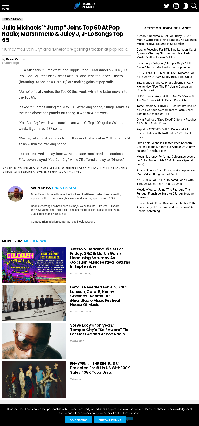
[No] (128, 418)
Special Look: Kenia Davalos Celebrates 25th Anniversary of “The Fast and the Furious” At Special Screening (166, 207)
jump (8, 172)
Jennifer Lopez (75, 168)
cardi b (10, 168)
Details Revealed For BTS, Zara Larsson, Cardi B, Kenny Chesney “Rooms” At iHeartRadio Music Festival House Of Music (98, 295)
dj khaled (27, 168)
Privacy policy (110, 420)
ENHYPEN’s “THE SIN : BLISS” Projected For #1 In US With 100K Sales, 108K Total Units (100, 368)
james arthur (49, 168)
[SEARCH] (194, 6)
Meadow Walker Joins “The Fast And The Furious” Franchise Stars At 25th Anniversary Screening (165, 193)
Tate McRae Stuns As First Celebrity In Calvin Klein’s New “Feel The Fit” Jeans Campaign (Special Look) (166, 86)
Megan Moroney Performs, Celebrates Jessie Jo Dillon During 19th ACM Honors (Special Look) (166, 160)
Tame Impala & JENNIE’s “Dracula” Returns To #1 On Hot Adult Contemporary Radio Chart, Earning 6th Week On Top (166, 110)
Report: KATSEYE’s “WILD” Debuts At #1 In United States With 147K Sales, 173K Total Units (164, 133)
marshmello (25, 172)
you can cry (71, 172)
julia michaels (116, 168)
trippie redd (48, 172)
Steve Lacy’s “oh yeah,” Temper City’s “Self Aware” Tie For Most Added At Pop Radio (99, 330)
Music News (35, 241)
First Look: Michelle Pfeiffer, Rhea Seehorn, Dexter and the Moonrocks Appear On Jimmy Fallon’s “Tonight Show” (166, 147)
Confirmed (78, 420)
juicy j (95, 168)
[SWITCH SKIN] (186, 6)
